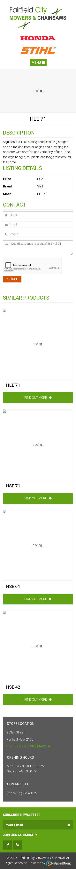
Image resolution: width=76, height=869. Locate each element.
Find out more (35, 397)
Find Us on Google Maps (26, 746)
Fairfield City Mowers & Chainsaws (41, 858)
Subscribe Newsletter (21, 815)
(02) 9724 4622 (27, 793)
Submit (12, 279)
